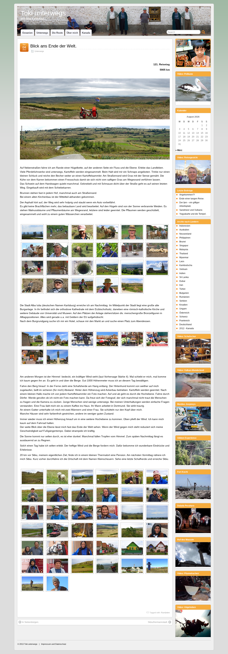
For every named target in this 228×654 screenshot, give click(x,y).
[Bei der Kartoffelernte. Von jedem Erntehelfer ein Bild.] (107, 477)
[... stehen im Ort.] (157, 548)
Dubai (182, 281)
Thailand (183, 253)
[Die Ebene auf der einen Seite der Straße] (107, 268)
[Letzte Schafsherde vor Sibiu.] (32, 583)
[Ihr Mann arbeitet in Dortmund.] (57, 566)
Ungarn (183, 308)
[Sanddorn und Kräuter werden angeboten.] (32, 357)
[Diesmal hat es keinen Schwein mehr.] (132, 250)
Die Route (57, 32)
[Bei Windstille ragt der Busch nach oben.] (132, 530)
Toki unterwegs (43, 13)
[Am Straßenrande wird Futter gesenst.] (82, 250)
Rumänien (165, 613)
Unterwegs (42, 32)
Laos (181, 261)
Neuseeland (185, 234)
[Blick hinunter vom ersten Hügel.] (82, 477)
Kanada (86, 32)
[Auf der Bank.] (82, 339)
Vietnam (183, 269)
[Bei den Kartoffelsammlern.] (57, 232)
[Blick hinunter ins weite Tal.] (107, 530)
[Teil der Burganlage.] (32, 339)
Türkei (182, 289)
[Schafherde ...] (32, 477)
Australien (184, 229)
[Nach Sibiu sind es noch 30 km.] (107, 566)
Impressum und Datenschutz (53, 644)
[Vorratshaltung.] (82, 530)
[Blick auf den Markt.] (107, 339)
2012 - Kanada (186, 328)
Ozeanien (27, 32)
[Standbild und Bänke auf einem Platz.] (57, 357)
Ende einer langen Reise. (191, 198)
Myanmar (183, 257)
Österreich (184, 313)
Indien (182, 273)
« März (178, 150)
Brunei (182, 241)
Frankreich (184, 320)
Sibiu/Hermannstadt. (158, 622)
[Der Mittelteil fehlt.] (157, 268)
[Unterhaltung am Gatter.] (57, 512)
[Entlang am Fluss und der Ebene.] (32, 232)
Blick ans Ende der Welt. (53, 46)
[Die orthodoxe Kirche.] (57, 339)
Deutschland (185, 324)
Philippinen (184, 237)
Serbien (183, 301)
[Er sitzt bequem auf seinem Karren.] (32, 285)
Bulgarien (184, 293)
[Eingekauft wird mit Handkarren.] (32, 268)
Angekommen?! (187, 194)
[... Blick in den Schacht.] (82, 268)
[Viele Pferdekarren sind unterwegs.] (107, 232)
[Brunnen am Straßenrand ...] (57, 268)
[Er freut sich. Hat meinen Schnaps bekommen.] (82, 232)
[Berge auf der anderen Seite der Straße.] (132, 285)
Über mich (72, 32)
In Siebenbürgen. (30, 622)
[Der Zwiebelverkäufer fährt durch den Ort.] (57, 530)
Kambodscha (185, 265)
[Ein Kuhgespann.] (157, 232)
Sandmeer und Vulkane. (191, 210)
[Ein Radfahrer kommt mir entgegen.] (82, 285)
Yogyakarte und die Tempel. (192, 214)
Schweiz (183, 316)
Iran (181, 285)
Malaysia (183, 249)
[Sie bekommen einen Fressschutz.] (32, 250)
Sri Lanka (184, 277)
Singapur (183, 245)
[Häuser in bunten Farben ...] (132, 548)
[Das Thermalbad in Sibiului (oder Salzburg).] (132, 566)
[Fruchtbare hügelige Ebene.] (132, 495)
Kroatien (183, 305)
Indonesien (184, 226)
